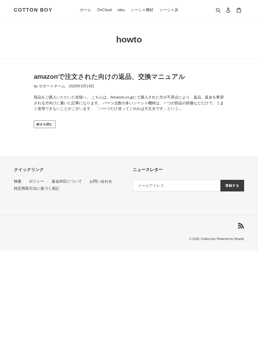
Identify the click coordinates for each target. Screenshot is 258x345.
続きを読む (45, 124)
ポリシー (36, 181)
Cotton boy (33, 10)
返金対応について (67, 181)
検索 (17, 181)
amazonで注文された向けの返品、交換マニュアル (109, 76)
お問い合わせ (100, 181)
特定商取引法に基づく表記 (36, 188)
